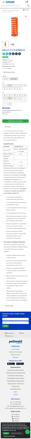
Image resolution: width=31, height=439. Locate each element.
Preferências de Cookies (9, 436)
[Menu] (3, 2)
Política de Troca (15, 354)
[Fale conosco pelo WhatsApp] (27, 432)
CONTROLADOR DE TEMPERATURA (15, 373)
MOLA (15, 392)
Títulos (22, 333)
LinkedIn (16, 421)
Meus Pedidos (10, 333)
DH (3, 83)
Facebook (16, 416)
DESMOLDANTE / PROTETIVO (15, 384)
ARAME (4, 76)
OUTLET (15, 394)
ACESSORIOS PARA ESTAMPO (15, 370)
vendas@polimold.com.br (16, 406)
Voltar (26, 10)
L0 (3, 92)
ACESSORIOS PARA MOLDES (15, 375)
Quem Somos (15, 349)
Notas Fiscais (10, 336)
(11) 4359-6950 (16, 404)
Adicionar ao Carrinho (16, 121)
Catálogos (15, 357)
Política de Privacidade (15, 352)
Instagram (16, 414)
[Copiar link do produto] (16, 53)
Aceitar (6, 433)
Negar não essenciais (16, 433)
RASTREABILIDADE (15, 389)
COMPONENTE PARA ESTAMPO (15, 378)
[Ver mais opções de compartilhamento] (19, 53)
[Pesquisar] (28, 5)
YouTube (16, 418)
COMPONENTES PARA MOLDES (15, 381)
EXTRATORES (15, 386)
